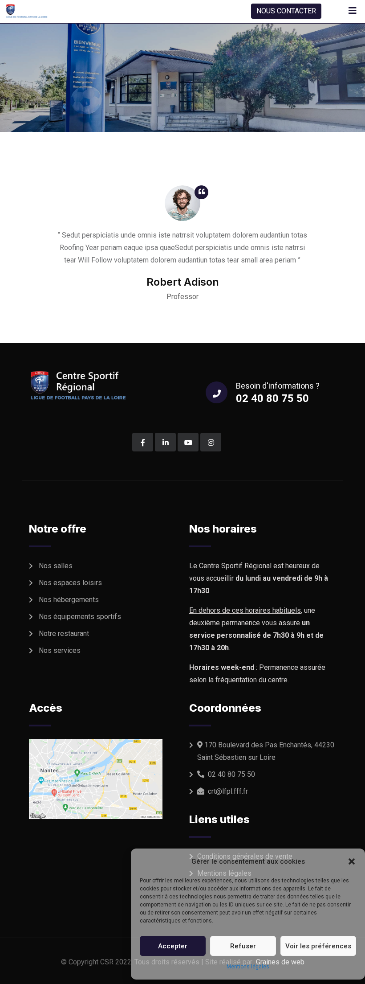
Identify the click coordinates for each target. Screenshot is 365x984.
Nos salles (56, 566)
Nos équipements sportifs (80, 616)
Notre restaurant (64, 633)
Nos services (60, 650)
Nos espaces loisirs (70, 582)
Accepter (172, 946)
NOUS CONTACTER (286, 11)
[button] (351, 861)
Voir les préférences (318, 946)
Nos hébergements (69, 599)
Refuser (243, 946)
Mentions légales (248, 967)
